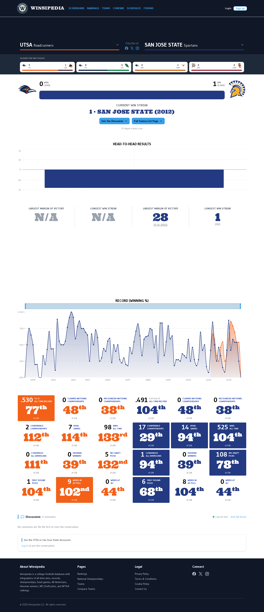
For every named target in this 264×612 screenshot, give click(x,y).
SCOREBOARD (76, 8)
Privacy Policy (142, 573)
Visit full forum (238, 516)
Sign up (240, 8)
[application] (132, 172)
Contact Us (141, 588)
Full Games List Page (146, 121)
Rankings (82, 573)
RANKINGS (93, 8)
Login (228, 8)
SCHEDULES (134, 8)
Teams (81, 583)
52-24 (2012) (160, 224)
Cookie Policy (142, 583)
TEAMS (106, 8)
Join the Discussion (112, 121)
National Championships (90, 578)
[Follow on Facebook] (126, 48)
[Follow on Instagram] (137, 48)
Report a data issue (133, 128)
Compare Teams (86, 588)
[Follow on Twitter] (132, 48)
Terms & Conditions (146, 578)
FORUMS (149, 8)
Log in (25, 545)
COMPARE (118, 8)
